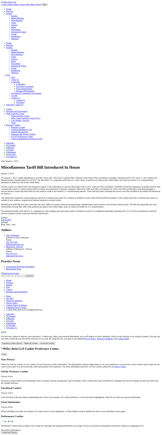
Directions (20, 102)
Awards (14, 96)
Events (14, 34)
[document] (81, 390)
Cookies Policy (123, 339)
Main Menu (30, 4)
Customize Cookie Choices (12, 343)
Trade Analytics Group (15, 114)
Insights (9, 14)
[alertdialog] (81, 390)
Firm (8, 75)
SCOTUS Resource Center (22, 136)
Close (4, 354)
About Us (15, 80)
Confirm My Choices (9, 433)
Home (8, 296)
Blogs (13, 27)
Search (38, 4)
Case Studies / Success (20, 120)
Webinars (15, 39)
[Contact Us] (11, 157)
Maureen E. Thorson (14, 247)
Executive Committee (24, 86)
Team (13, 123)
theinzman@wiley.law (15, 244)
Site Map (9, 298)
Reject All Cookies (31, 343)
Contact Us (15, 98)
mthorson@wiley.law (14, 256)
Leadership (15, 82)
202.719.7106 (11, 242)
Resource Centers (13, 125)
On (5, 421)
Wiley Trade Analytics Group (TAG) (25, 118)
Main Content (19, 4)
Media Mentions (17, 18)
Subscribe (10, 105)
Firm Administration (24, 89)
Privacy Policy (12, 303)
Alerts (13, 23)
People (9, 9)
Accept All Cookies (47, 343)
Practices (9, 11)
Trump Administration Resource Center (27, 139)
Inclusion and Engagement (16, 111)
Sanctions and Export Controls (23, 134)
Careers (9, 109)
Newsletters (16, 30)
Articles (14, 25)
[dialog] (81, 340)
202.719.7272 (11, 254)
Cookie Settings (7, 4)
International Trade (13, 269)
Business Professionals (25, 91)
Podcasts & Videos (18, 32)
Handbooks (15, 36)
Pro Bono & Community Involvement (26, 93)
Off (11, 421)
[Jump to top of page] (10, 273)
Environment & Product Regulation (20, 267)
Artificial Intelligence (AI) (21, 130)
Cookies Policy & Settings (16, 305)
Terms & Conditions (14, 301)
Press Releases (17, 20)
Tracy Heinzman (12, 235)
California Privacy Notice (16, 307)
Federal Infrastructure (19, 132)
